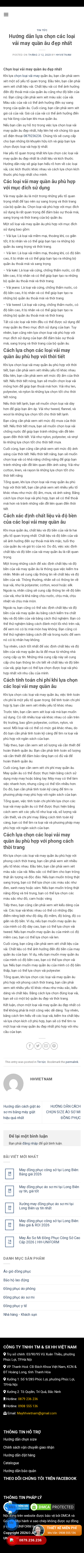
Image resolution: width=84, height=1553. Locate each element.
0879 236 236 (28, 1399)
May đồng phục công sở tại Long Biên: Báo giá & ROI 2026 (49, 1223)
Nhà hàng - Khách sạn (20, 1314)
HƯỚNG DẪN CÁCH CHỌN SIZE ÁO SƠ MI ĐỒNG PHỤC (63, 1112)
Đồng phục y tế (15, 1306)
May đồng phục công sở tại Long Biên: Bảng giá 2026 (49, 1172)
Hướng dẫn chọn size (20, 1439)
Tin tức (42, 30)
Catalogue (11, 1463)
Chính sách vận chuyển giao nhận (28, 1447)
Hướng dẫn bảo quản (19, 1471)
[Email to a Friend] (46, 1046)
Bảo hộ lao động (16, 1280)
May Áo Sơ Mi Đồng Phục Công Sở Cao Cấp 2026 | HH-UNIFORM (49, 1240)
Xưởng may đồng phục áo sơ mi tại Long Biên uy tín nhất (46, 1206)
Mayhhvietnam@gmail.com (37, 1413)
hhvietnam (63, 54)
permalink (72, 1062)
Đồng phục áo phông (19, 1288)
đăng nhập (30, 1143)
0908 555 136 (28, 1406)
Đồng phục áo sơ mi (18, 1297)
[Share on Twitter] (38, 1046)
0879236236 (32, 136)
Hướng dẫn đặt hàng (19, 1455)
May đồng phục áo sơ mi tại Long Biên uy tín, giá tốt (49, 1189)
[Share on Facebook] (30, 1046)
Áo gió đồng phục (17, 1271)
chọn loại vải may (27, 76)
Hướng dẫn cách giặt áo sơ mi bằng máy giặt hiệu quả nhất (21, 1112)
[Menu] (6, 14)
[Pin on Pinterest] (54, 1046)
